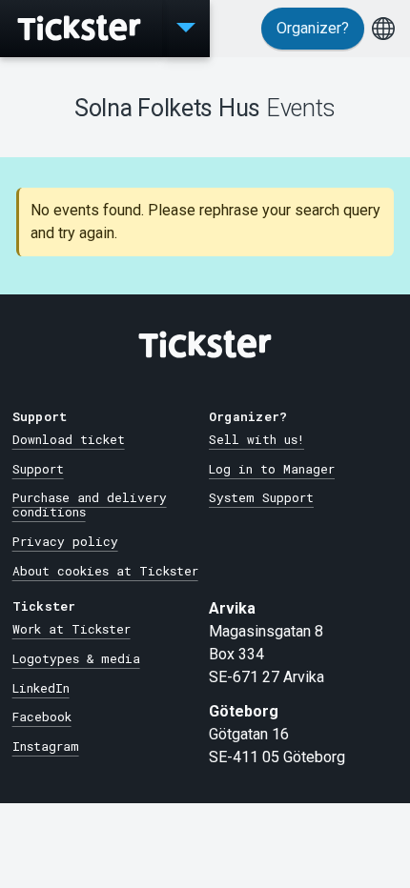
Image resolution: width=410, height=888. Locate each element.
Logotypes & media (76, 658)
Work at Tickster (71, 628)
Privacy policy (65, 541)
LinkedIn (41, 688)
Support (38, 468)
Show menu (186, 28)
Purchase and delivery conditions (89, 504)
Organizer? (313, 28)
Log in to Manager (272, 468)
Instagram (45, 746)
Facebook (42, 716)
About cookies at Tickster (105, 570)
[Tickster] (81, 28)
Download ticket (68, 439)
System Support (261, 497)
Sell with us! (256, 439)
